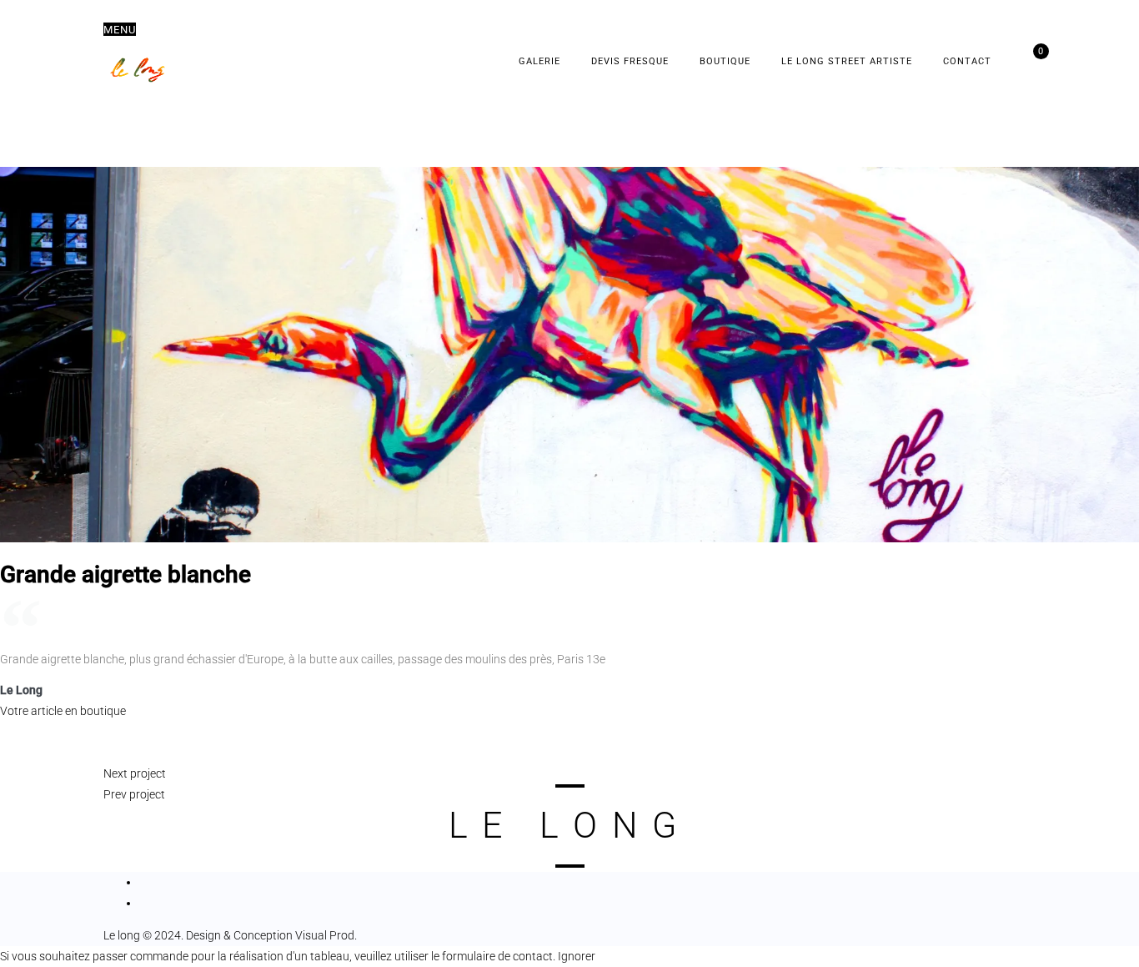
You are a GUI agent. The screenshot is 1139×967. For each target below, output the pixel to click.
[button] (119, 29)
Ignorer (576, 956)
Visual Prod (324, 935)
